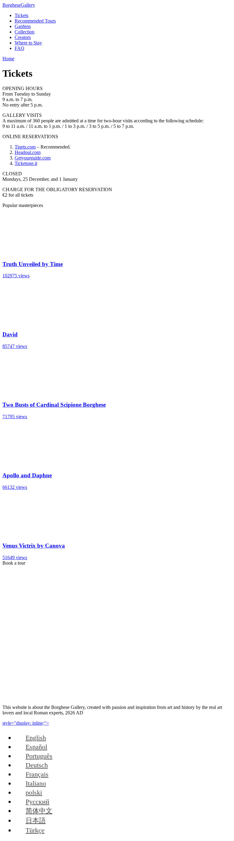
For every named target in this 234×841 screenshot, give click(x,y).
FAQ (19, 48)
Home (8, 58)
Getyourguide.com (33, 157)
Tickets (21, 15)
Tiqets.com (25, 146)
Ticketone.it (26, 163)
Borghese (18, 5)
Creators (23, 37)
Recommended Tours (35, 20)
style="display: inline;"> (25, 723)
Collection (24, 31)
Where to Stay (28, 42)
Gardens (23, 26)
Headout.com (28, 152)
